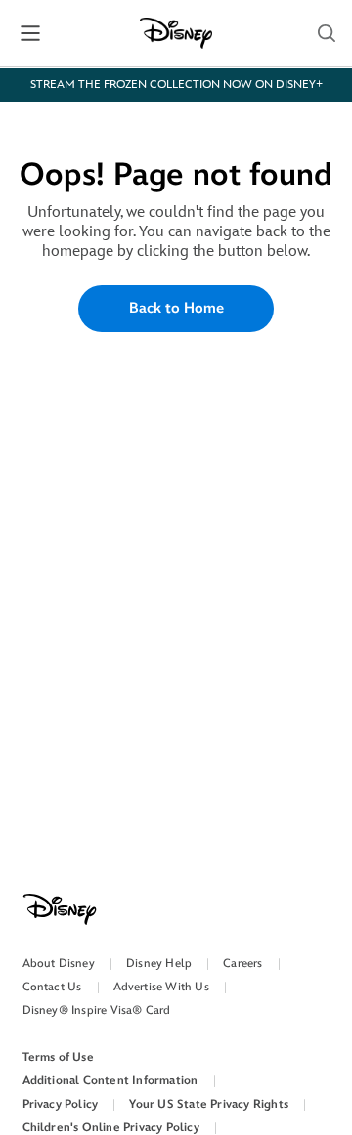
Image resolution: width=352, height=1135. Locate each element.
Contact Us (52, 987)
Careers (242, 963)
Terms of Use (58, 1057)
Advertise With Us (161, 987)
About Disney (58, 963)
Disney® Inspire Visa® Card (96, 1010)
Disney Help (159, 963)
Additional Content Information (110, 1080)
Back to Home (176, 308)
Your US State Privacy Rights (208, 1104)
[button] (30, 33)
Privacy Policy (60, 1104)
